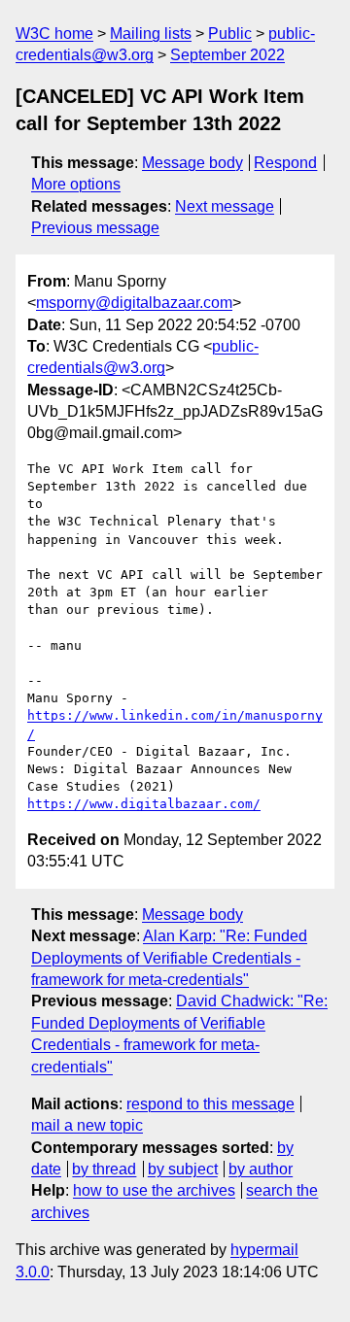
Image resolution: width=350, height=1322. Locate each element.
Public (230, 33)
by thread (104, 1169)
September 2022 (227, 55)
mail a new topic (87, 1125)
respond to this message (210, 1104)
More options (76, 184)
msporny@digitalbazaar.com (134, 302)
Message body (192, 162)
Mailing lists (151, 33)
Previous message (95, 228)
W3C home (54, 33)
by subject (183, 1169)
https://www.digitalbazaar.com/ (144, 804)
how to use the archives (154, 1190)
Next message (224, 206)
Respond (285, 162)
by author (260, 1169)
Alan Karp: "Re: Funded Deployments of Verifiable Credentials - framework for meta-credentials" (169, 958)
